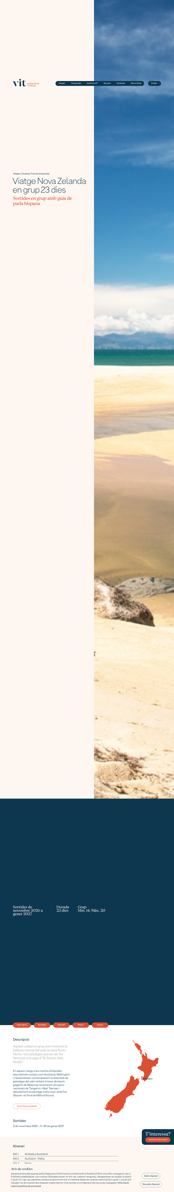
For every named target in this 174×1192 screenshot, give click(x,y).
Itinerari (61, 1025)
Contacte (121, 83)
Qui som (107, 83)
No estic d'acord (151, 1184)
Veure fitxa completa (27, 1106)
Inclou (100, 1025)
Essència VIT (92, 83)
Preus (80, 1025)
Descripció (22, 1025)
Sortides (42, 1025)
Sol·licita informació (158, 1139)
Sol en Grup (136, 83)
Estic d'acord (151, 1176)
